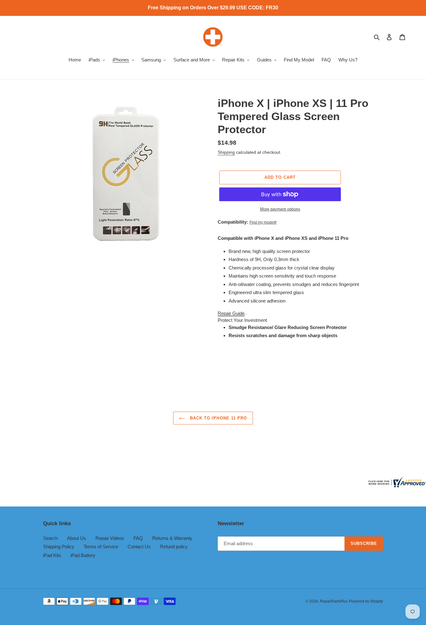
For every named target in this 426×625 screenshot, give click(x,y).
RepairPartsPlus (334, 601)
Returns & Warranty (172, 538)
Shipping (226, 152)
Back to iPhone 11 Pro (217, 418)
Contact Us (139, 546)
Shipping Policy (58, 546)
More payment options (280, 209)
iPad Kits (52, 555)
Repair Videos (109, 538)
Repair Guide (231, 313)
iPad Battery (82, 555)
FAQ (138, 538)
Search (50, 538)
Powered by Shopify (366, 601)
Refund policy (174, 546)
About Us (76, 538)
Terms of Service (101, 546)
